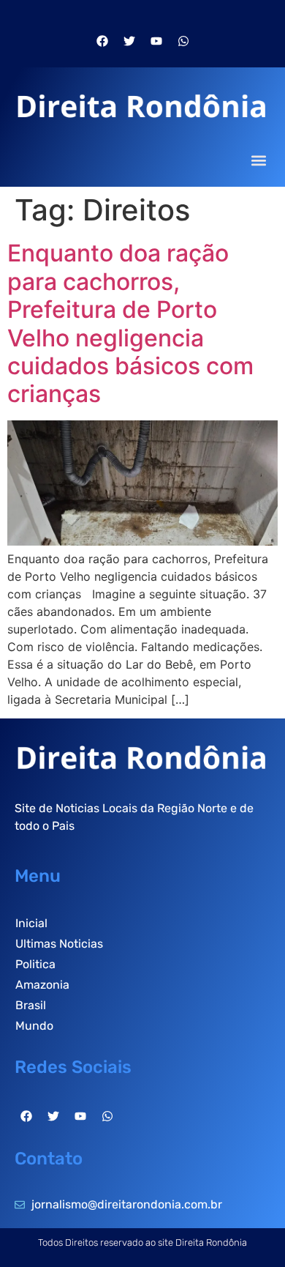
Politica (35, 964)
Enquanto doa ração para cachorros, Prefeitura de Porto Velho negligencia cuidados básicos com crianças (130, 323)
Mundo (34, 1026)
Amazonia (42, 985)
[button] (258, 160)
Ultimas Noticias (59, 944)
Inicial (31, 923)
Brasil (30, 1005)
